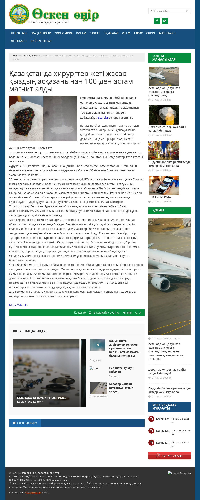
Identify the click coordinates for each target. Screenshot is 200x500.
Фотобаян (19, 41)
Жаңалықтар (41, 33)
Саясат (95, 33)
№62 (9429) (162, 419)
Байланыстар (41, 41)
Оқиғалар (111, 33)
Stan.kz (103, 117)
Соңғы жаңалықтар (164, 57)
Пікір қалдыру (26, 423)
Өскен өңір (54, 14)
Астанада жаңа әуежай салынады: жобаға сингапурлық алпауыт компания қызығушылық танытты (165, 351)
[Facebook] (157, 21)
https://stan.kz (18, 305)
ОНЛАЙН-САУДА (159, 197)
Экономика (63, 33)
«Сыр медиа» (33, 492)
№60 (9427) (162, 442)
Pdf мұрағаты (172, 455)
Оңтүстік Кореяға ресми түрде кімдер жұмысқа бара (169, 164)
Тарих (138, 33)
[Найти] (188, 11)
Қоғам (81, 33)
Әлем (126, 33)
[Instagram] (165, 21)
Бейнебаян (167, 33)
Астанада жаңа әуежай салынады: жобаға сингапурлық (164, 91)
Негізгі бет (19, 33)
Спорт (150, 33)
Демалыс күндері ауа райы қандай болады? (167, 128)
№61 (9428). (163, 430)
